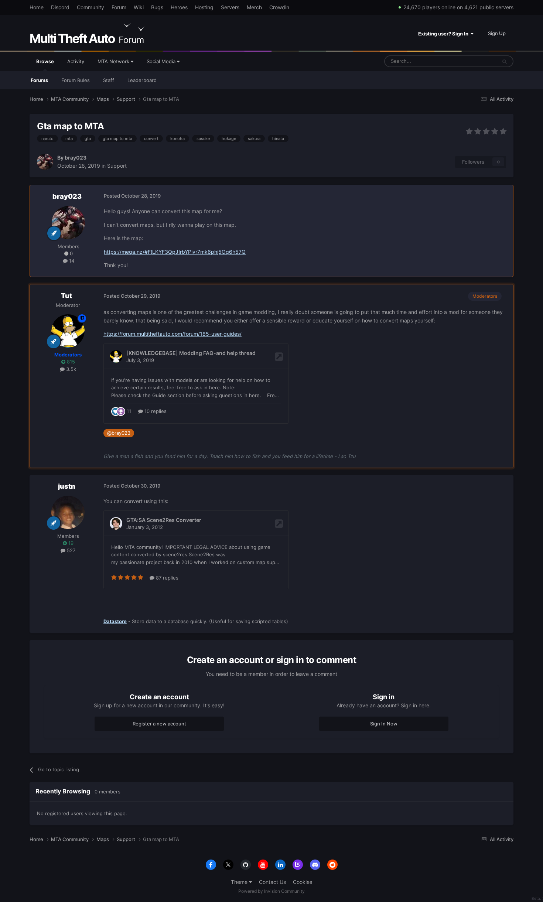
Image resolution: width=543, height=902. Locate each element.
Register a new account (159, 724)
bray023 (75, 157)
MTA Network (114, 61)
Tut (66, 296)
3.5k (70, 369)
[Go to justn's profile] (68, 512)
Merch (254, 7)
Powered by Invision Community (271, 891)
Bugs (157, 7)
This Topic (475, 61)
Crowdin (279, 7)
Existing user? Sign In (444, 34)
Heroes (179, 7)
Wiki (139, 7)
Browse (45, 61)
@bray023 (118, 433)
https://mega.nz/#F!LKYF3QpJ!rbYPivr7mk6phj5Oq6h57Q (175, 252)
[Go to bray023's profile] (45, 162)
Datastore (115, 621)
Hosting (204, 7)
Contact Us (272, 882)
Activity (75, 61)
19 (70, 543)
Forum (119, 7)
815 (70, 362)
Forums (39, 80)
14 (71, 261)
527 (70, 550)
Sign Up (497, 33)
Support (117, 166)
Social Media (162, 61)
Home (37, 7)
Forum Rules (75, 80)
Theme (240, 882)
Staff (108, 80)
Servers (230, 7)
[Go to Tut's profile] (68, 331)
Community (90, 7)
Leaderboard (142, 80)
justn (66, 486)
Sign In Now (383, 724)
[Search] (504, 61)
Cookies (302, 882)
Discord (60, 7)
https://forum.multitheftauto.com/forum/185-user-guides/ (172, 334)
